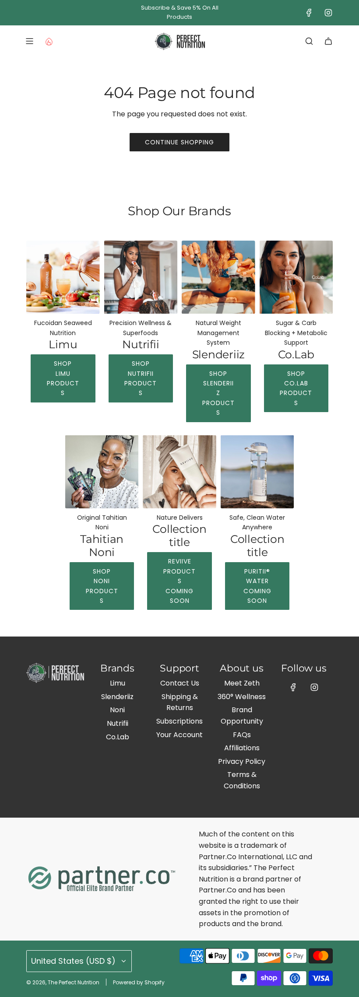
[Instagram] (328, 12)
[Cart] (328, 41)
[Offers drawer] (48, 41)
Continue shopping (179, 142)
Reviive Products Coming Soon (179, 581)
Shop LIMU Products (63, 378)
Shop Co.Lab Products (296, 388)
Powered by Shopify (139, 982)
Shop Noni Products (102, 586)
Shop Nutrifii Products (140, 378)
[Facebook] (309, 12)
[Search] (309, 41)
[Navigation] (29, 41)
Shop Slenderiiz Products (218, 393)
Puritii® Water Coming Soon (257, 586)
